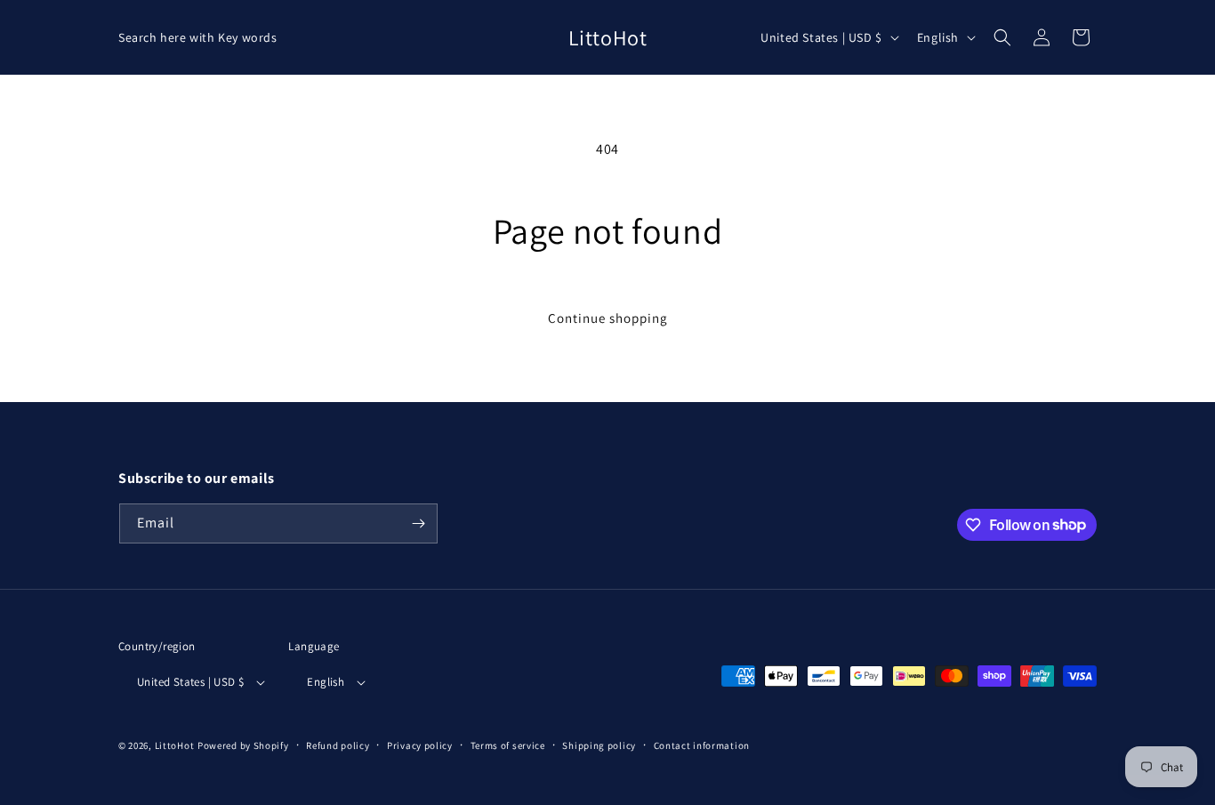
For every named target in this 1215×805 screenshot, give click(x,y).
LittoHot (175, 745)
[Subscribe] (418, 523)
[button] (1002, 37)
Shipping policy (599, 745)
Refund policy (337, 745)
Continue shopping (608, 318)
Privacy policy (420, 745)
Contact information (702, 745)
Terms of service (508, 745)
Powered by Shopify (243, 745)
